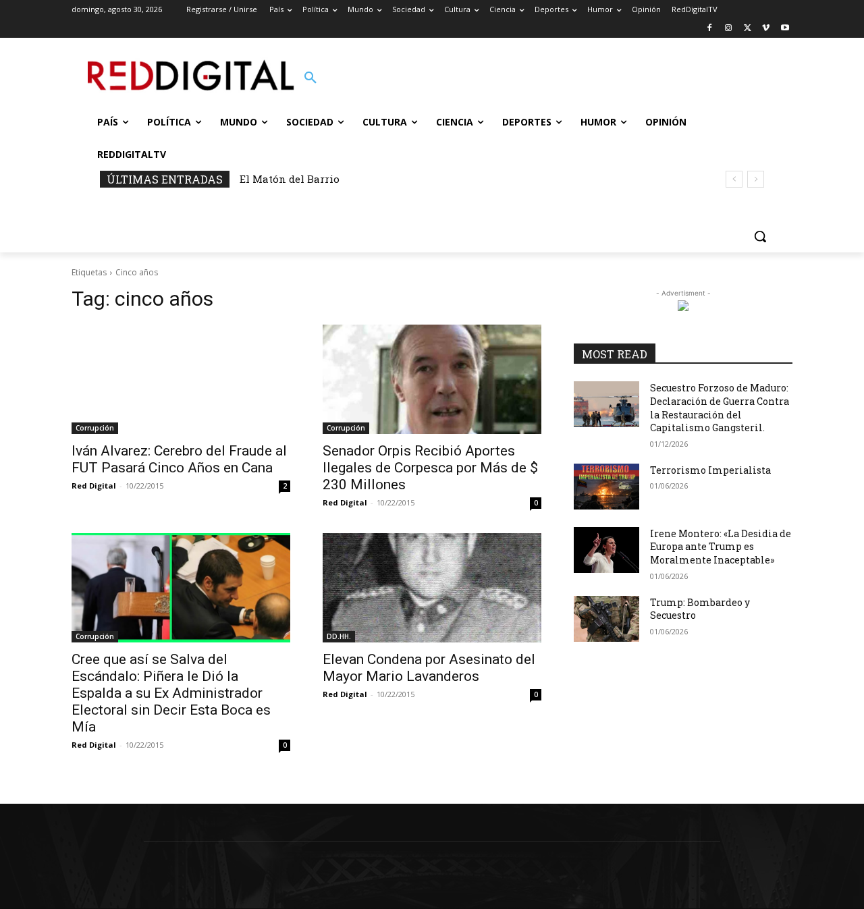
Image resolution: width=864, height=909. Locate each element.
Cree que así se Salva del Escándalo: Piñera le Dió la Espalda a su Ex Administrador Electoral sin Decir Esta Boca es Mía (171, 693)
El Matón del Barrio (290, 179)
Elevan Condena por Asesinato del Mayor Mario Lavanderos (429, 667)
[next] (755, 179)
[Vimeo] (766, 28)
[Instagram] (728, 28)
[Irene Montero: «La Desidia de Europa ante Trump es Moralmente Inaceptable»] (606, 550)
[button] (310, 78)
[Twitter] (747, 28)
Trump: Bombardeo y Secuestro (700, 609)
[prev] (734, 179)
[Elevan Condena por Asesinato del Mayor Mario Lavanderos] (432, 587)
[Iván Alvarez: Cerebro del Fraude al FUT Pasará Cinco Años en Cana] (181, 379)
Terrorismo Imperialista (710, 470)
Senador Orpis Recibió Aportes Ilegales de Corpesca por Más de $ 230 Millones (430, 468)
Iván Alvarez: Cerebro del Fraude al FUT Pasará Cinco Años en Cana (179, 459)
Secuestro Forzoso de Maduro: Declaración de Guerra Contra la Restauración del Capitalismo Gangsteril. (719, 407)
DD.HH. (339, 636)
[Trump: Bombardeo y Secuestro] (606, 619)
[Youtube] (784, 28)
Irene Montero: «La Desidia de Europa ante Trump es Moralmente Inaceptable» (720, 546)
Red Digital (94, 485)
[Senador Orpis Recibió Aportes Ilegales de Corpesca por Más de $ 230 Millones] (432, 379)
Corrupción (95, 428)
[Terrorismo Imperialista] (606, 486)
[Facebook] (710, 28)
